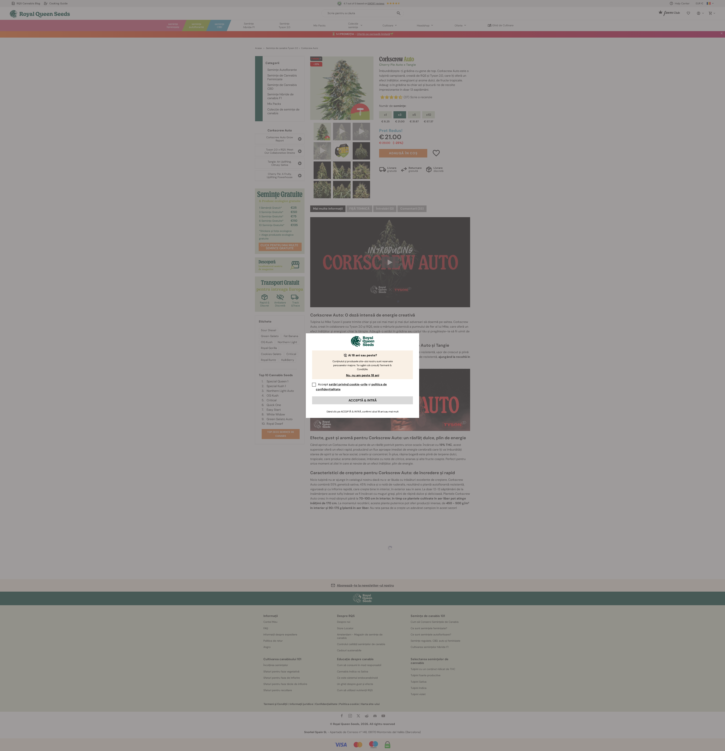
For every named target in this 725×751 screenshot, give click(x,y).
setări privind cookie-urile (348, 384)
